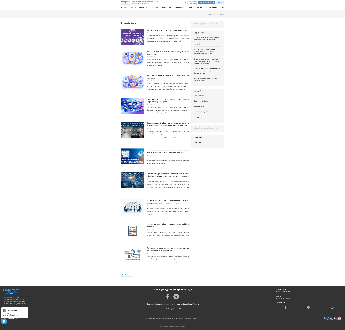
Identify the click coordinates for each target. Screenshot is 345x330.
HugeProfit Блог (180, 326)
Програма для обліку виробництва (14, 304)
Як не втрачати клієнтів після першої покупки (168, 76)
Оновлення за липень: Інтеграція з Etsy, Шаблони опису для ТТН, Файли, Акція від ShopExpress (207, 61)
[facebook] (200, 142)
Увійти (220, 2)
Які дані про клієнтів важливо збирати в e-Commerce (168, 52)
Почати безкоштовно (207, 2)
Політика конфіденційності (154, 318)
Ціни (191, 7)
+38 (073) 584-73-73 (172, 309)
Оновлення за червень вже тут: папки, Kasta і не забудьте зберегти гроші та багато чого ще (207, 71)
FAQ (170, 7)
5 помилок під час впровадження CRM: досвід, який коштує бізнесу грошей (168, 201)
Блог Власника (199, 96)
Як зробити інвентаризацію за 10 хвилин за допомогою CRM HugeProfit (168, 249)
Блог (133, 7)
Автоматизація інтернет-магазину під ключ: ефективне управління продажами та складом (168, 174)
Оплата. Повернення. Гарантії (187, 318)
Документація (180, 7)
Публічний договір (170, 318)
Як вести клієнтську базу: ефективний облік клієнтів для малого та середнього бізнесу (168, 151)
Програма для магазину (11, 297)
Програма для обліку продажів (13, 299)
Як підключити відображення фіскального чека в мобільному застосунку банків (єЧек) (205, 51)
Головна (124, 7)
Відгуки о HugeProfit (201, 101)
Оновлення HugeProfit (201, 112)
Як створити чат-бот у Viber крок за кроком (167, 30)
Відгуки (199, 7)
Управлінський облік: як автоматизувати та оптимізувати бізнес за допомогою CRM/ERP (168, 124)
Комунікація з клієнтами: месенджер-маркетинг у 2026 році (168, 100)
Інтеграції (142, 7)
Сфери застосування (157, 7)
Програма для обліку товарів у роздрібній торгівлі (168, 225)
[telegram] (196, 142)
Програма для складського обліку (14, 301)
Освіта (196, 117)
